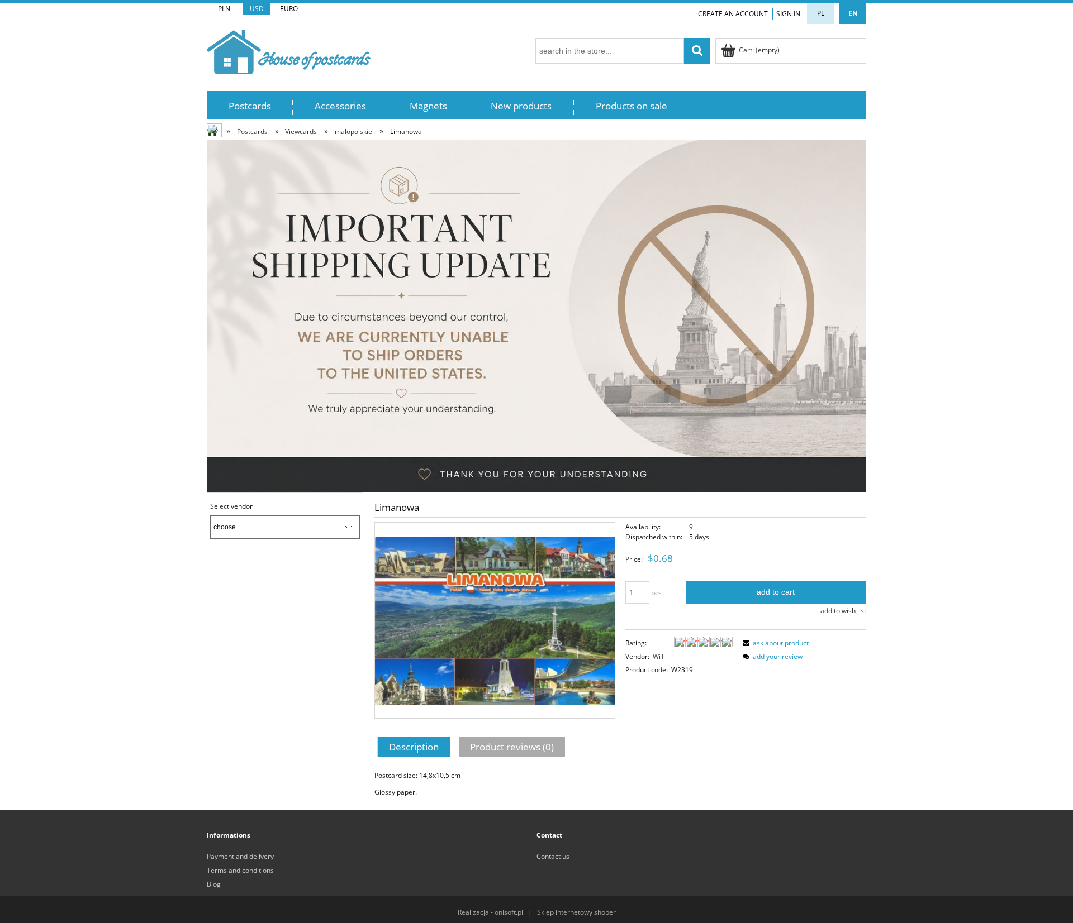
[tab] (415, 747)
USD (257, 8)
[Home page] (289, 50)
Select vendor (231, 506)
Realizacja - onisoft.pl (490, 912)
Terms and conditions (240, 870)
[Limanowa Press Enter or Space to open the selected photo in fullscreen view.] (495, 620)
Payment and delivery (240, 856)
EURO (289, 8)
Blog (214, 884)
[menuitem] (250, 106)
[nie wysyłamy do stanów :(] (536, 315)
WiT (658, 656)
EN (853, 13)
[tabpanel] (620, 784)
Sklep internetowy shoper (576, 912)
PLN (224, 8)
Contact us (552, 856)
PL (820, 13)
